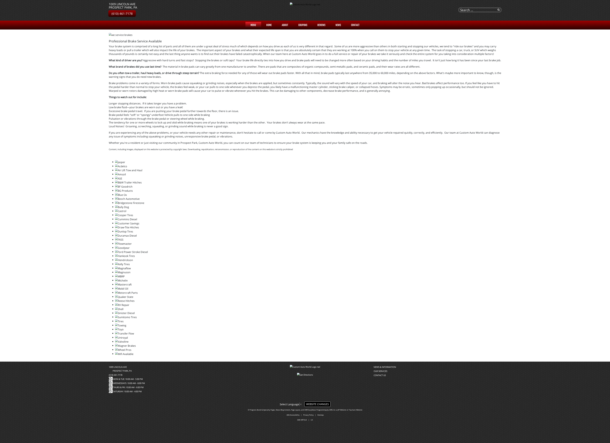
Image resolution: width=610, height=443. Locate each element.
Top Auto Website (355, 410)
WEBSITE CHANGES (317, 404)
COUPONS (302, 25)
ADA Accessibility (293, 415)
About (285, 25)
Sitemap (320, 415)
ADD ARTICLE (302, 420)
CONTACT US (380, 375)
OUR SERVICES (380, 371)
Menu (253, 25)
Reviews (321, 25)
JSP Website (341, 410)
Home (269, 25)
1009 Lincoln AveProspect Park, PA (123, 6)
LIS (312, 420)
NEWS (338, 25)
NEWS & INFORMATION (385, 367)
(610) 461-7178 (122, 13)
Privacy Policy (308, 415)
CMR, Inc (332, 410)
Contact (355, 25)
